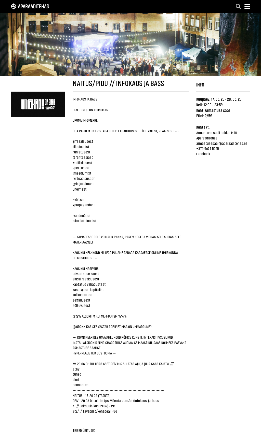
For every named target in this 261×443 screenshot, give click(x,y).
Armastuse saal (217, 110)
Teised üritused (84, 430)
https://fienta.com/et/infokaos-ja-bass (129, 400)
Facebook (203, 153)
